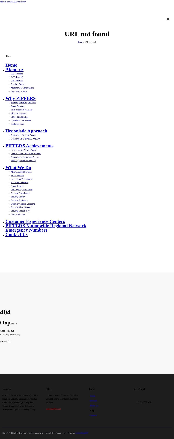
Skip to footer (20, 2)
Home (80, 42)
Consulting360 (81, 433)
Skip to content (6, 2)
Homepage (6, 341)
